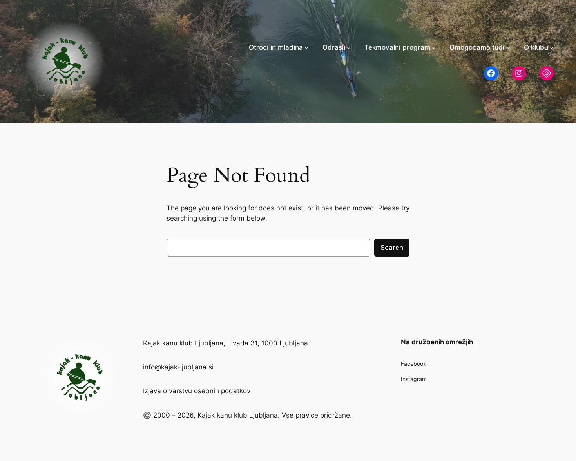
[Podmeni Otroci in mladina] (306, 47)
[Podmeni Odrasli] (349, 47)
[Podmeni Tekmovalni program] (434, 47)
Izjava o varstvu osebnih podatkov (196, 391)
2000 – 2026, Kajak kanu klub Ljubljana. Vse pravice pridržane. (252, 415)
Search (391, 247)
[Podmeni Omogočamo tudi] (508, 47)
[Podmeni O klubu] (552, 47)
